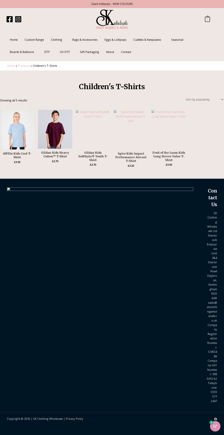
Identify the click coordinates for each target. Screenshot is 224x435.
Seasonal (177, 40)
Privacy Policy (74, 419)
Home (14, 40)
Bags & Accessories (84, 40)
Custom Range (34, 40)
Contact (126, 52)
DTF (47, 52)
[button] (216, 19)
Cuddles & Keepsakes (147, 40)
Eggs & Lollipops (115, 40)
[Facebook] (9, 19)
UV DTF (65, 52)
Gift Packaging (89, 52)
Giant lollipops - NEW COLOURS (112, 4)
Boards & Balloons (22, 52)
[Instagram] (18, 19)
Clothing (56, 40)
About (110, 52)
